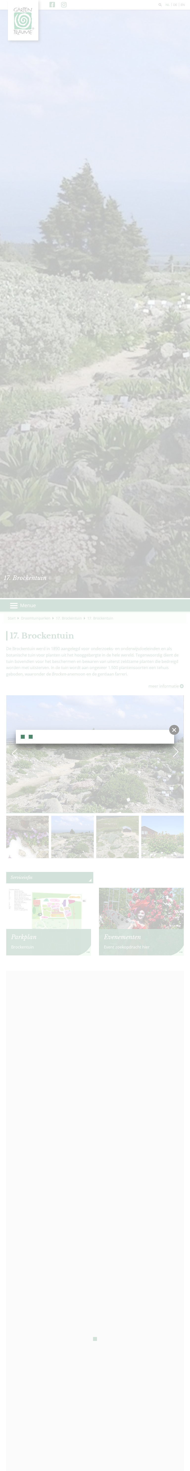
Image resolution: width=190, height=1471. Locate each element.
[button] (174, 730)
